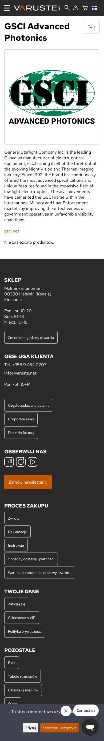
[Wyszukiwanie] (67, 8)
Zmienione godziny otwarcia (31, 337)
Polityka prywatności (25, 631)
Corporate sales (21, 418)
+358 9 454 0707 (29, 365)
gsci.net (11, 231)
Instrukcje (16, 545)
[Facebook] (9, 462)
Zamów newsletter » (28, 482)
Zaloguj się (16, 603)
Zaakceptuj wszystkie (59, 727)
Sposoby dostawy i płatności (31, 558)
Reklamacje (17, 531)
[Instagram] (21, 462)
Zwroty (13, 518)
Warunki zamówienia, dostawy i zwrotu (39, 572)
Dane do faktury (21, 432)
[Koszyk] (85, 8)
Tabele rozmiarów (22, 676)
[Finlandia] (96, 8)
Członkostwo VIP (21, 617)
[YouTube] (32, 462)
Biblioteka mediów (23, 689)
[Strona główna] (39, 8)
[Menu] (7, 8)
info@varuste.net (20, 373)
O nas (12, 703)
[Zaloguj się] (75, 8)
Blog (11, 662)
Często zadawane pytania (28, 405)
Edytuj (30, 727)
